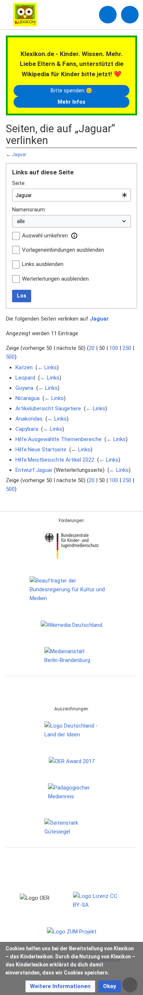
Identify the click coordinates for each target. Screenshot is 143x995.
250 (126, 348)
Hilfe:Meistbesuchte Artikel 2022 (54, 459)
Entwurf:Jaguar (33, 470)
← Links (47, 367)
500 (10, 357)
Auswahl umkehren (45, 235)
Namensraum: (29, 209)
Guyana (24, 388)
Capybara (26, 429)
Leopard (25, 377)
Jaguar (19, 154)
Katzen (24, 367)
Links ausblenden (42, 264)
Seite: (19, 183)
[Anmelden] (108, 14)
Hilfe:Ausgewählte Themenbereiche (58, 439)
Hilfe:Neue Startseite (40, 449)
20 (92, 348)
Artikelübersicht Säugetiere (48, 408)
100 (113, 348)
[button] (74, 235)
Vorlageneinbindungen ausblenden (63, 250)
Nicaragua (27, 398)
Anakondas (29, 418)
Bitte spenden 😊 (71, 90)
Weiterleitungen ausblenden (55, 278)
